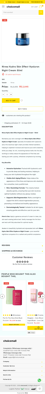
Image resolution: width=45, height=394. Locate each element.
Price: (5, 87)
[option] (22, 39)
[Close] (35, 376)
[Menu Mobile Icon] (3, 6)
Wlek (26, 393)
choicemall (13, 6)
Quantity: (5, 91)
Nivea (12, 82)
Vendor (4, 82)
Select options (14, 324)
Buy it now (22, 109)
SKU (3, 79)
